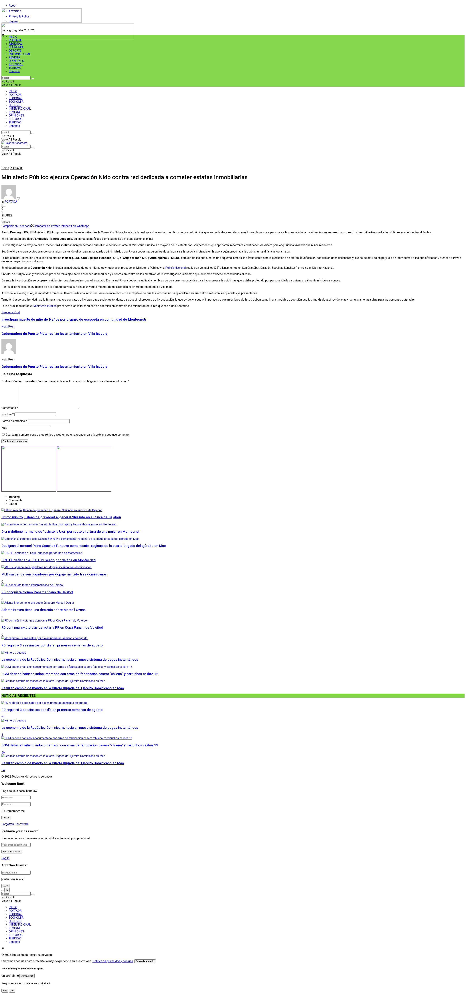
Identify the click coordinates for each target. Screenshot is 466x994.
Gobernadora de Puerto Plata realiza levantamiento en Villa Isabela (54, 367)
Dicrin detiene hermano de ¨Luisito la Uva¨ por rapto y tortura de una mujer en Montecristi (70, 532)
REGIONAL (15, 43)
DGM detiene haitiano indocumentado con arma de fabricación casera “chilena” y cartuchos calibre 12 (79, 674)
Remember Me (15, 811)
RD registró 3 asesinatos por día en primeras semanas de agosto (52, 645)
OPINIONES (16, 61)
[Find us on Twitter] (2, 948)
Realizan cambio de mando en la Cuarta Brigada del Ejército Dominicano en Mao (62, 688)
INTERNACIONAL (20, 54)
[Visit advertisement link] (67, 38)
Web (4, 427)
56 (3, 752)
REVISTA (14, 57)
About (12, 5)
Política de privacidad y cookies (112, 961)
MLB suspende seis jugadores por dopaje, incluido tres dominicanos (54, 574)
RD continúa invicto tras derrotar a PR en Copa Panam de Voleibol (52, 628)
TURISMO (15, 68)
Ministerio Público (45, 306)
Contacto (14, 71)
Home (5, 168)
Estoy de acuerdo (145, 961)
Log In (5, 858)
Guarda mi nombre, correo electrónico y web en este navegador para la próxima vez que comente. (67, 434)
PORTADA (15, 40)
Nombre (7, 414)
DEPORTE (15, 50)
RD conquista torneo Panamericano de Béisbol (37, 592)
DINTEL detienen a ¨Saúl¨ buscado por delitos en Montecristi (48, 560)
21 (3, 717)
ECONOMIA (16, 47)
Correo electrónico (14, 421)
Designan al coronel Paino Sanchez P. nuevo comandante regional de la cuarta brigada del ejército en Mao (83, 546)
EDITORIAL (16, 64)
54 (3, 770)
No (12, 990)
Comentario (9, 408)
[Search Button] (32, 78)
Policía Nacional (175, 267)
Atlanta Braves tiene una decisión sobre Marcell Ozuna (43, 610)
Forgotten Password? (15, 824)
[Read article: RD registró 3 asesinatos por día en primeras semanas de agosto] (233, 703)
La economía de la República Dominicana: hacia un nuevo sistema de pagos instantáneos (69, 660)
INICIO (13, 36)
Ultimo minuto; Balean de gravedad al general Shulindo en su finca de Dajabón (61, 517)
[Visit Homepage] (41, 21)
